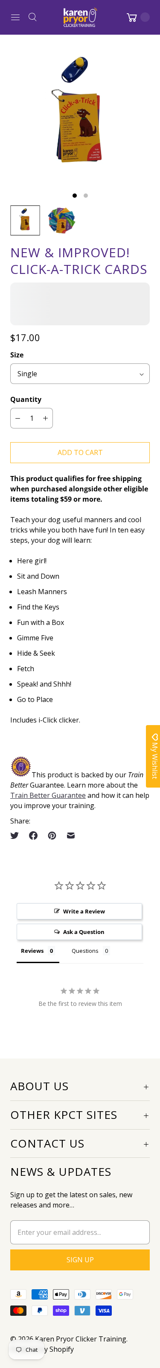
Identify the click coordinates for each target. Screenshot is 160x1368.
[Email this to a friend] (70, 835)
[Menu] (15, 17)
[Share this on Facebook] (33, 835)
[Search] (32, 17)
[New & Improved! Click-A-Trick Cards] (80, 115)
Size (16, 355)
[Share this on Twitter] (17, 835)
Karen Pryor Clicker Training (80, 1339)
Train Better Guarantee (48, 795)
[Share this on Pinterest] (52, 835)
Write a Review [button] (84, 911)
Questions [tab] (85, 951)
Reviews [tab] (32, 951)
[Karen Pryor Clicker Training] (80, 17)
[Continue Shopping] (137, 17)
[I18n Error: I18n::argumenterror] (25, 220)
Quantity (25, 399)
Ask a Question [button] (84, 932)
